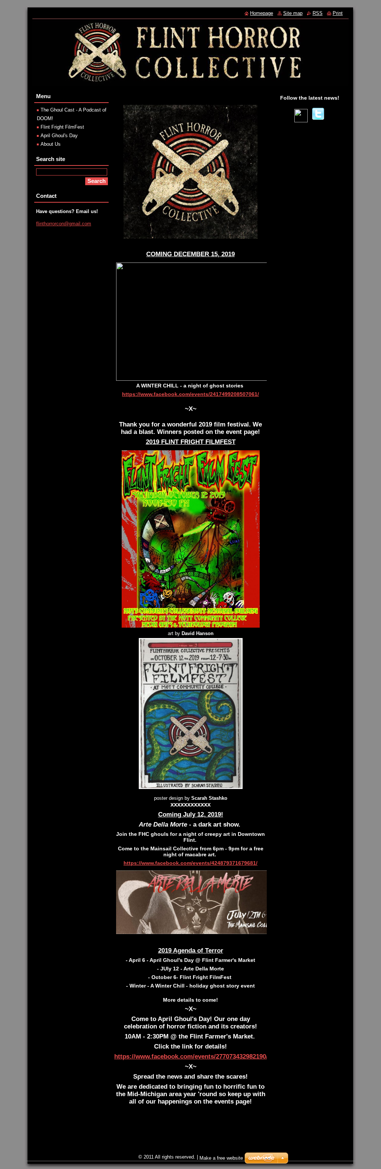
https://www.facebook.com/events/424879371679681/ (190, 863)
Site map (292, 13)
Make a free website (221, 1158)
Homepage (261, 13)
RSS (318, 13)
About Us (51, 144)
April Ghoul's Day (59, 135)
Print (338, 13)
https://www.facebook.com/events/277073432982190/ (191, 1056)
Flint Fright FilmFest (62, 127)
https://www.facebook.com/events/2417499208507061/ (190, 394)
